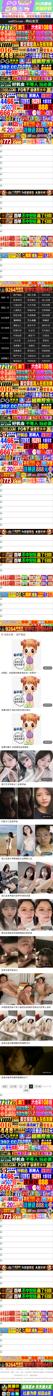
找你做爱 (46, 315)
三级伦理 (17, 305)
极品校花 (17, 361)
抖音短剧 (17, 335)
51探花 (46, 335)
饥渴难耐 (32, 315)
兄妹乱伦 (32, 356)
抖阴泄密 (46, 351)
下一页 (38, 1086)
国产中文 (17, 356)
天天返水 (46, 330)
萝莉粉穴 (32, 351)
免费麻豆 (17, 351)
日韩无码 (46, 361)
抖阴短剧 (32, 361)
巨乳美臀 (46, 305)
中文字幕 (32, 305)
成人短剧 (46, 356)
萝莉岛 (46, 341)
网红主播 (32, 295)
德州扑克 (46, 325)
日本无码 (46, 295)
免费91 (31, 346)
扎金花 (32, 330)
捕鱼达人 (17, 325)
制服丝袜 (32, 310)
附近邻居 (17, 315)
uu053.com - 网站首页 (23, 21)
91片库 (17, 341)
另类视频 (46, 310)
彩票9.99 (17, 330)
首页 (5, 1086)
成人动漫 (46, 300)
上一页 (13, 1086)
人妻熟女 (17, 310)
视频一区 (5, 297)
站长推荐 (5, 318)
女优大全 (32, 341)
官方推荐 (5, 328)
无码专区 (5, 348)
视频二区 (5, 308)
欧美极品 (32, 300)
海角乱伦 (46, 346)
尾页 (26, 1090)
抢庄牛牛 (32, 325)
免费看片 (17, 346)
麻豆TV (31, 335)
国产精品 (17, 295)
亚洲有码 (17, 300)
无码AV (5, 338)
